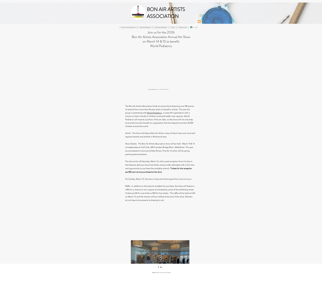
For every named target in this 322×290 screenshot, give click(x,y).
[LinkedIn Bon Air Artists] (161, 267)
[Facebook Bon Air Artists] (158, 267)
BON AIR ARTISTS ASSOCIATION (166, 13)
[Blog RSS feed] (199, 21)
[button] (200, 15)
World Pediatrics (154, 113)
